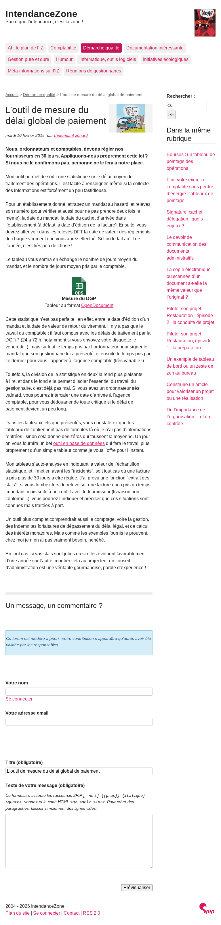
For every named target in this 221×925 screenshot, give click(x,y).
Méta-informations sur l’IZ (33, 70)
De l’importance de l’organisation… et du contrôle (188, 416)
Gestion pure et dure (28, 59)
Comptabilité (63, 47)
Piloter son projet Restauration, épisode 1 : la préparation (189, 340)
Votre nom (16, 682)
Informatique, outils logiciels (107, 59)
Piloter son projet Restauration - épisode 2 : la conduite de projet (190, 315)
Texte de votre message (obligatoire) (45, 785)
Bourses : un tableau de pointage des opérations (191, 161)
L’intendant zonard (71, 135)
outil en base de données (79, 443)
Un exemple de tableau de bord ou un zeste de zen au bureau (190, 366)
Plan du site (17, 913)
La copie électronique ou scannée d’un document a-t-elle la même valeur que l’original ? (189, 283)
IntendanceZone (41, 14)
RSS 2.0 (91, 913)
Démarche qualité (101, 47)
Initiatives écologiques (165, 59)
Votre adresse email (26, 713)
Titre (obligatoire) (24, 762)
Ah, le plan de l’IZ (25, 47)
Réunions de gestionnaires (93, 70)
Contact (71, 913)
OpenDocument (97, 305)
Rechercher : (181, 96)
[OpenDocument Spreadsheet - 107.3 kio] (79, 286)
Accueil (11, 94)
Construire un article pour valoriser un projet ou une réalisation (190, 391)
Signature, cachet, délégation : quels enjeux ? (185, 219)
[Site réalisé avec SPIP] (207, 909)
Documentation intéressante (155, 47)
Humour (64, 59)
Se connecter (19, 698)
